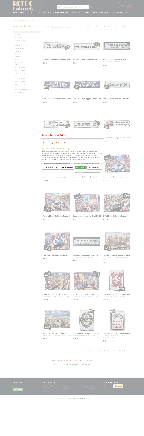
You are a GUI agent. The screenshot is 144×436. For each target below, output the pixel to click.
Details (58, 143)
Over (66, 143)
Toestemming (48, 143)
